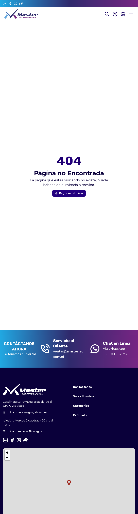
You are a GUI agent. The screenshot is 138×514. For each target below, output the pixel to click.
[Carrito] (123, 14)
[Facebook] (10, 3)
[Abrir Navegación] (131, 14)
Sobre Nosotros (84, 396)
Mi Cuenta (80, 415)
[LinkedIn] (5, 3)
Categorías (81, 405)
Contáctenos (82, 387)
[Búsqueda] (107, 14)
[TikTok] (21, 3)
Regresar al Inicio (71, 193)
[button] (69, 482)
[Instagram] (15, 3)
